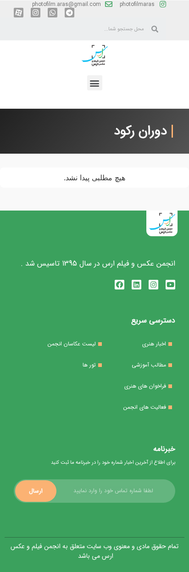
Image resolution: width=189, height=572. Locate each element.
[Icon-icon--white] (18, 12)
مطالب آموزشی (149, 365)
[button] (94, 82)
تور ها (89, 365)
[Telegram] (69, 12)
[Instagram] (35, 12)
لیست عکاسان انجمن (72, 343)
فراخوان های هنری (145, 386)
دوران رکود (140, 131)
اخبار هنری (154, 343)
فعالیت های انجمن (144, 407)
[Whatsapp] (52, 12)
